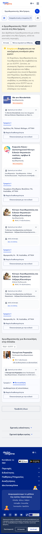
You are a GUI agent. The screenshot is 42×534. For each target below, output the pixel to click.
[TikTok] (27, 515)
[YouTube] (21, 515)
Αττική (6, 43)
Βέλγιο (21, 500)
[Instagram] (10, 515)
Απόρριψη (21, 529)
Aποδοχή (33, 529)
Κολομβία (17, 503)
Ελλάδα (15, 500)
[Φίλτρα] (4, 18)
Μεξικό (26, 500)
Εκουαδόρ (24, 503)
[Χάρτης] (37, 18)
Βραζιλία (26, 506)
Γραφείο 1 (7, 123)
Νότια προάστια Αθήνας (23, 43)
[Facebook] (4, 515)
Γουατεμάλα (17, 506)
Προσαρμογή (8, 529)
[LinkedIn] (16, 515)
